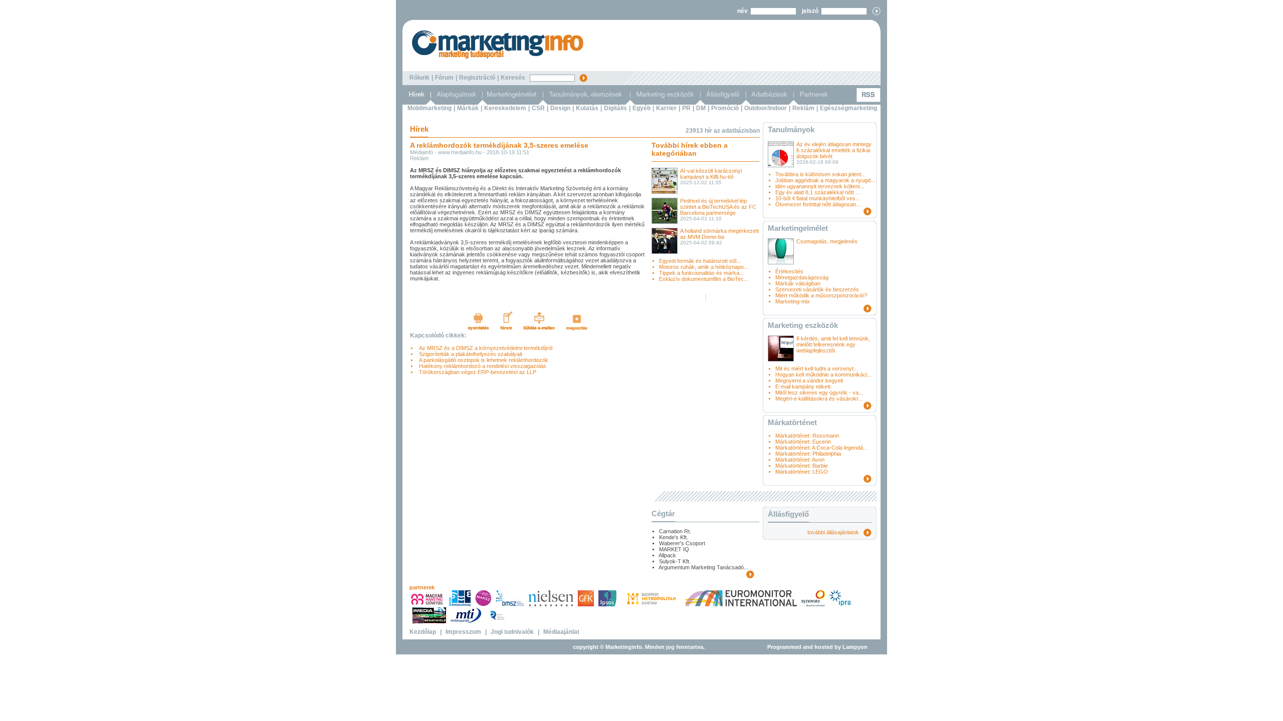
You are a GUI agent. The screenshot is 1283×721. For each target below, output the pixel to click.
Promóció (725, 108)
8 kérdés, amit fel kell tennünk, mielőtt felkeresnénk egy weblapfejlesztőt (833, 344)
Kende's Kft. (673, 537)
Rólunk (419, 77)
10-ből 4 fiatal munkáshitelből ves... (817, 198)
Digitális (615, 108)
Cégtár (663, 513)
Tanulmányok (791, 129)
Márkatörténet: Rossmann (807, 436)
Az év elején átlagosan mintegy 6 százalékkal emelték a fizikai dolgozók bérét (834, 150)
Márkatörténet (792, 422)
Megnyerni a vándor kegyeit (809, 381)
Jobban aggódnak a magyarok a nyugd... (825, 180)
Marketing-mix (792, 301)
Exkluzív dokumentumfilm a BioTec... (703, 279)
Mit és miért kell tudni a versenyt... (816, 369)
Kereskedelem (505, 108)
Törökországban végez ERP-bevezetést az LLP (476, 372)
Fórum (444, 77)
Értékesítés (789, 271)
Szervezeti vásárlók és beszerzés (817, 289)
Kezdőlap (422, 631)
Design (560, 108)
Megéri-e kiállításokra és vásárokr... (819, 399)
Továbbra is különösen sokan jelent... (820, 174)
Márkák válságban (797, 283)
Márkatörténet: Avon (799, 460)
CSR (538, 108)
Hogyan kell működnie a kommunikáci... (823, 375)
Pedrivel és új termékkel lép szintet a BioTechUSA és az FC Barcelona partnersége (718, 207)
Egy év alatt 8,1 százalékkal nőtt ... (817, 192)
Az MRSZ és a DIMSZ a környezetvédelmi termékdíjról (484, 348)
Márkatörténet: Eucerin (803, 442)
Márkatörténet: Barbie (801, 466)
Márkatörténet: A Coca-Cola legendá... (821, 448)
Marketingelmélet (798, 228)
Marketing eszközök (803, 325)
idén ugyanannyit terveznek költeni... (819, 186)
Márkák (468, 108)
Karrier (666, 108)
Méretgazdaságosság (801, 277)
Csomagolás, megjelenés (827, 241)
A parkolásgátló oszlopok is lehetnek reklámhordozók (482, 360)
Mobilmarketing (429, 108)
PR (686, 108)
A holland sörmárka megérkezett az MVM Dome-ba (719, 234)
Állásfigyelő (788, 514)
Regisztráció (477, 77)
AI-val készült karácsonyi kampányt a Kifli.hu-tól (711, 174)
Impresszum (463, 631)
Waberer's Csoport (682, 543)
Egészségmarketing (848, 108)
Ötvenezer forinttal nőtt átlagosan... (818, 204)
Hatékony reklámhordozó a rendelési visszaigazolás (481, 366)
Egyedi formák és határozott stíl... (700, 261)
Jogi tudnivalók (512, 631)
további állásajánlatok (835, 532)
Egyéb (641, 108)
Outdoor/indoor (765, 108)
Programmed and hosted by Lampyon (817, 647)
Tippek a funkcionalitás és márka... (701, 273)
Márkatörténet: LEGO (801, 472)
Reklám (803, 108)
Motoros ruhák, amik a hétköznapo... (703, 267)
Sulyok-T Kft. (675, 561)
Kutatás (587, 108)
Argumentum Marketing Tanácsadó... (703, 567)
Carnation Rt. (675, 531)
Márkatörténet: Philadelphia (808, 454)
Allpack (667, 555)
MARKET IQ (674, 549)
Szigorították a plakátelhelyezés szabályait (469, 354)
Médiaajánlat (561, 631)
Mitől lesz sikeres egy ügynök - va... (819, 393)
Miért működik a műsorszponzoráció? (821, 295)
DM (701, 108)
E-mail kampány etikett (802, 387)
